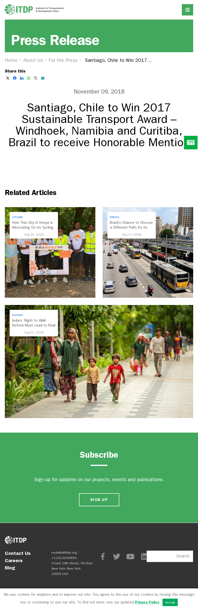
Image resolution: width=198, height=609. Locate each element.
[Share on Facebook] (15, 78)
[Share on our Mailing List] (43, 78)
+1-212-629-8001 (64, 558)
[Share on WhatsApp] (29, 78)
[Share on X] (8, 78)
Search (183, 556)
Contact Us (18, 553)
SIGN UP (99, 499)
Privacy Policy (147, 602)
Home (11, 60)
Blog (10, 568)
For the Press (63, 60)
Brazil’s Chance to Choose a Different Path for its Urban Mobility (131, 227)
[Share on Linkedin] (22, 78)
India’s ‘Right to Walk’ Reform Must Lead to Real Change (33, 325)
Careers (14, 560)
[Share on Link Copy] (36, 78)
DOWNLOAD (99, 165)
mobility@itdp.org (64, 553)
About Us (33, 60)
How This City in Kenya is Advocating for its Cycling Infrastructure (32, 227)
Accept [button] (170, 602)
